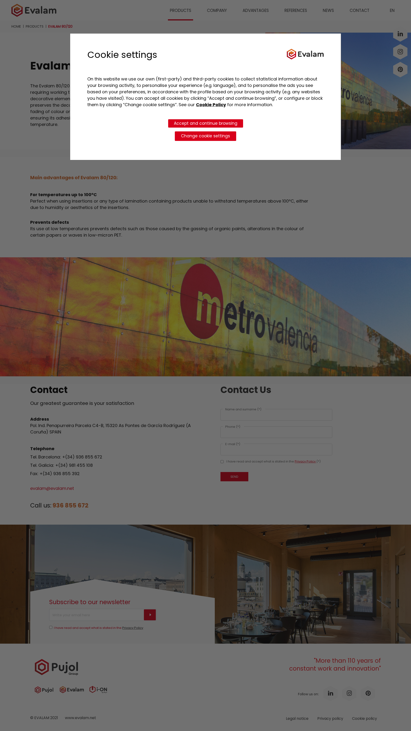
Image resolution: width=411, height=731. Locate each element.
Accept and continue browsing (205, 123)
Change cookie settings (205, 136)
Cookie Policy (211, 105)
